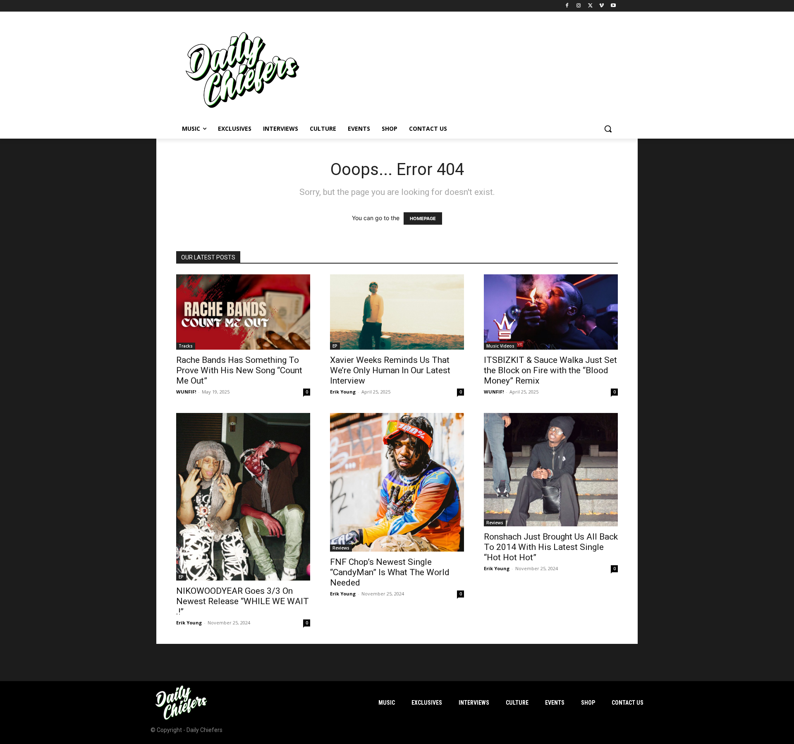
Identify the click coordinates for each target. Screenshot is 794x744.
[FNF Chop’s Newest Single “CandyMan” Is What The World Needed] (397, 482)
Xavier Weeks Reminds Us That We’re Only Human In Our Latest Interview (390, 370)
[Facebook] (567, 6)
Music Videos (500, 346)
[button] (608, 129)
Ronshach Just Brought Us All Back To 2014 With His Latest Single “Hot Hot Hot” (551, 547)
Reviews (340, 548)
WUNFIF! (186, 392)
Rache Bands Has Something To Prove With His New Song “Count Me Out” (239, 370)
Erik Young (343, 392)
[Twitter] (590, 6)
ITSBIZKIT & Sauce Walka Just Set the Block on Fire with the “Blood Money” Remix (550, 370)
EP (334, 346)
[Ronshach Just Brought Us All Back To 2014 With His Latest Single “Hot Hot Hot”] (551, 469)
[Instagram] (579, 6)
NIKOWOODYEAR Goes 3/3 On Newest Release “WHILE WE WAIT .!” (242, 601)
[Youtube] (613, 6)
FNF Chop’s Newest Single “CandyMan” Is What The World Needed (390, 572)
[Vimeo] (601, 6)
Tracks (186, 346)
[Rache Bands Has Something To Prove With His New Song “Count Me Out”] (243, 312)
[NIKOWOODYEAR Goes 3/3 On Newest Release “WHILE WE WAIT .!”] (243, 497)
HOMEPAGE (423, 218)
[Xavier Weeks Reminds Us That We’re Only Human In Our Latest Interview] (397, 312)
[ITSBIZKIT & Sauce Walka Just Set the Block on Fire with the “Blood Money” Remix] (551, 312)
